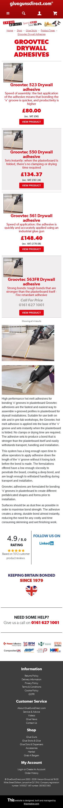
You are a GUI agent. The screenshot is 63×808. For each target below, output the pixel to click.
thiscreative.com (31, 803)
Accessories (31, 748)
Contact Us (31, 722)
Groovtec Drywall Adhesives (32, 34)
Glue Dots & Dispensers (31, 744)
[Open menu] (8, 13)
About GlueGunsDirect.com (32, 708)
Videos (31, 715)
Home (10, 30)
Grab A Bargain (31, 755)
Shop (19, 30)
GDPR (31, 694)
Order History (31, 773)
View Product (31, 121)
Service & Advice (31, 711)
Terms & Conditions (31, 686)
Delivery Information (31, 679)
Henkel (31, 751)
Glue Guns (31, 737)
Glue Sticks (31, 30)
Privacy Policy (31, 683)
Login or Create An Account (31, 769)
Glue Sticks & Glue (31, 740)
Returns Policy (31, 675)
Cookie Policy (31, 690)
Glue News (31, 719)
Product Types (48, 30)
